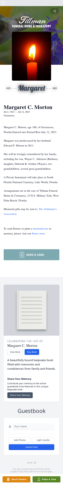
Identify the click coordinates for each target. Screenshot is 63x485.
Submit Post (31, 447)
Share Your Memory (20, 395)
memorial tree (40, 228)
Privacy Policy (23, 471)
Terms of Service (40, 471)
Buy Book (32, 351)
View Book (15, 351)
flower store (38, 233)
